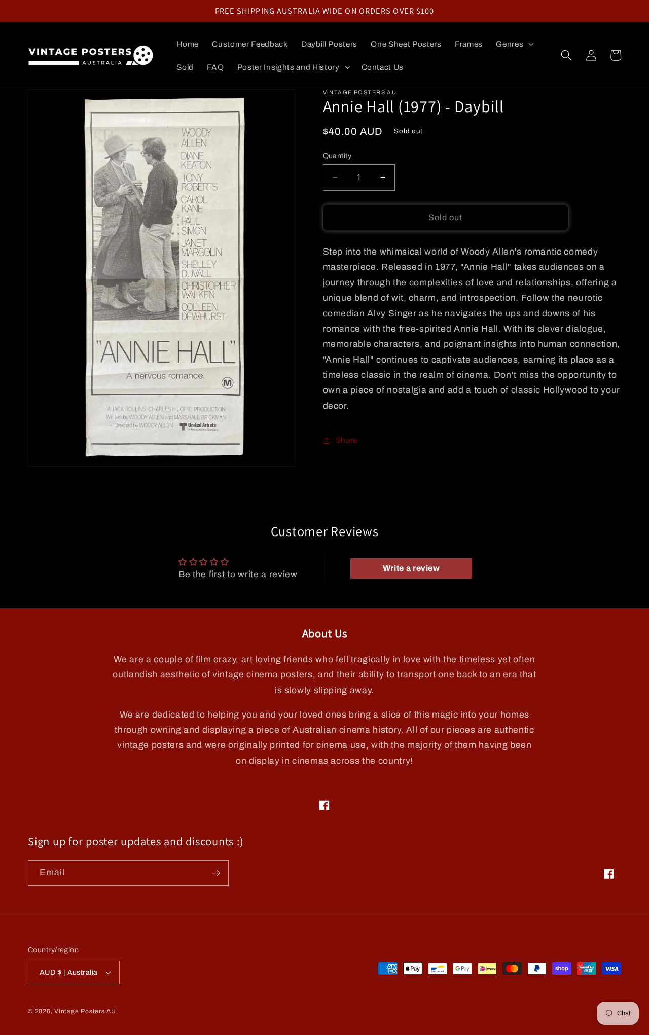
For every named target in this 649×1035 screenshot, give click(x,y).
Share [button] (346, 440)
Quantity (337, 156)
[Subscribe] (216, 873)
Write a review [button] (411, 568)
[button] (513, 44)
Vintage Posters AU (85, 1011)
